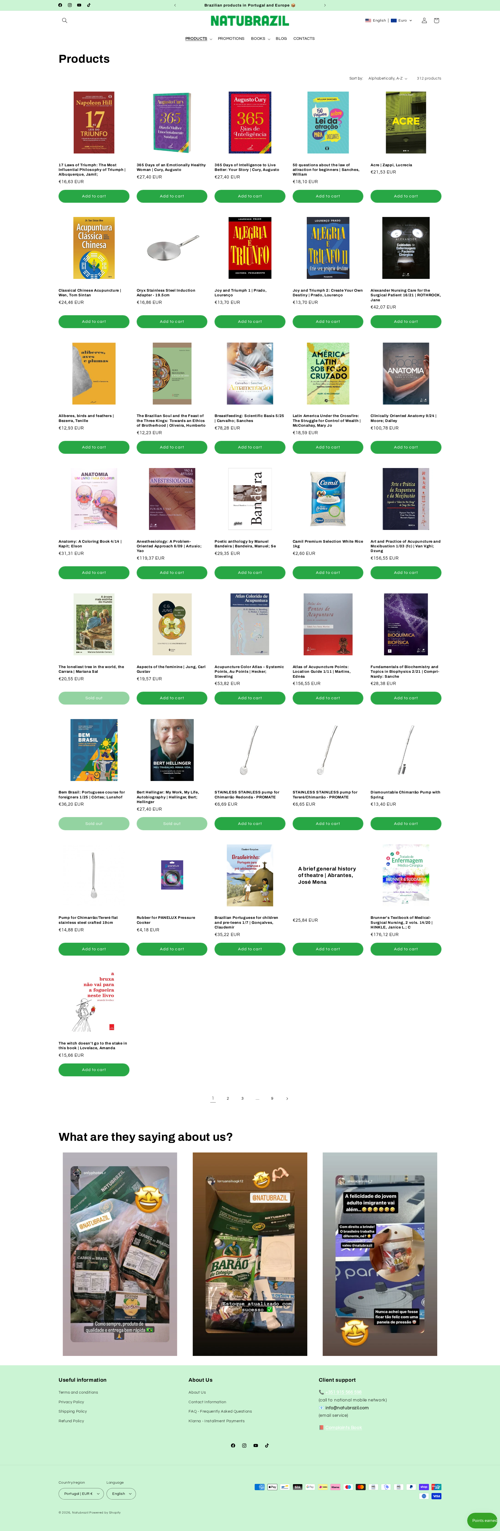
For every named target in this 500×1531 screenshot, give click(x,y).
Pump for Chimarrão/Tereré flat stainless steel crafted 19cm (88, 919)
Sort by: (356, 78)
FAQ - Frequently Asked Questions (220, 1412)
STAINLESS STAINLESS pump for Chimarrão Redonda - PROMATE (247, 794)
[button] (65, 21)
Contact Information (207, 1402)
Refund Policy (71, 1421)
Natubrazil (80, 1512)
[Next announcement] (325, 5)
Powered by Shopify (105, 1512)
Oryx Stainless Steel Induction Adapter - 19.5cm (166, 292)
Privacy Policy (71, 1402)
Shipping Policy (73, 1412)
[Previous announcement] (175, 5)
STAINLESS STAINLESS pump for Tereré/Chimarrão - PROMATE (325, 794)
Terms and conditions (78, 1393)
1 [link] (213, 1098)
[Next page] (287, 1099)
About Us (197, 1393)
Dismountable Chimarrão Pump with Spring (405, 794)
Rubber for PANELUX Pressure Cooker (166, 919)
